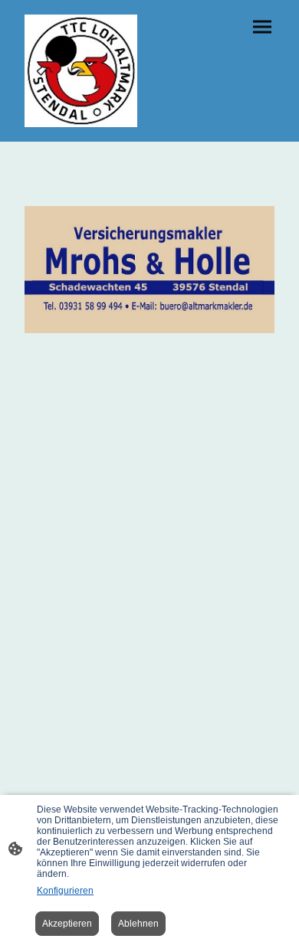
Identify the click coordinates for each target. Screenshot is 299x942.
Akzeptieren (67, 923)
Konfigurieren (65, 890)
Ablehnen (138, 923)
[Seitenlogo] (81, 71)
